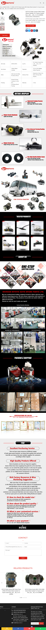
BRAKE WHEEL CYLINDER (8, 7)
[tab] (5, 35)
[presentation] (2, 583)
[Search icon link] (40, 3)
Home (1, 7)
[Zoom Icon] (22, 12)
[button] (27, 31)
